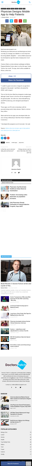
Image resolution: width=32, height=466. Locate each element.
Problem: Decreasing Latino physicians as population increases (18, 196)
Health (12, 8)
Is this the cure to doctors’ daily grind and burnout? (8, 150)
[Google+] (16, 173)
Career (8, 8)
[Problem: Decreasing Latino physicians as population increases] (5, 196)
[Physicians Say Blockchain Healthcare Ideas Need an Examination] (5, 189)
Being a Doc (3, 8)
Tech (24, 8)
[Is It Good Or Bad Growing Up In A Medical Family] (5, 308)
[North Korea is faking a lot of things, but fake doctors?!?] (5, 422)
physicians (21, 142)
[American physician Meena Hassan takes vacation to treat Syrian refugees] (5, 399)
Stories (20, 8)
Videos (2, 444)
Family (2, 454)
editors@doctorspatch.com (19, 384)
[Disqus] (16, 234)
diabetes (8, 142)
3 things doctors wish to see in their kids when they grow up (24, 150)
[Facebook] (12, 173)
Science (16, 8)
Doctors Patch (5, 17)
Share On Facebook (16, 80)
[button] (29, 2)
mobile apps (14, 142)
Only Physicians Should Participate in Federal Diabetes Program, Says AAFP (19, 204)
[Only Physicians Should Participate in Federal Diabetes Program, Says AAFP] (5, 204)
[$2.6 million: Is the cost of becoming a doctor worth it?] (5, 347)
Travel (2, 449)
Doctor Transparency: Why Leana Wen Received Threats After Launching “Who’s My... (20, 298)
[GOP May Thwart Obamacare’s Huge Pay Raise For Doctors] (5, 415)
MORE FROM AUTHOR (7, 182)
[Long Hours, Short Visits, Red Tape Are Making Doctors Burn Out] (5, 315)
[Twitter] (19, 173)
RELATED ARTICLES (7, 180)
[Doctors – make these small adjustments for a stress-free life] (5, 331)
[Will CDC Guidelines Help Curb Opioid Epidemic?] (5, 339)
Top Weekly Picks (5, 442)
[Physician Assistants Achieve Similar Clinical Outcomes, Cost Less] (5, 323)
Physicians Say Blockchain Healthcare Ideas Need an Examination (18, 188)
